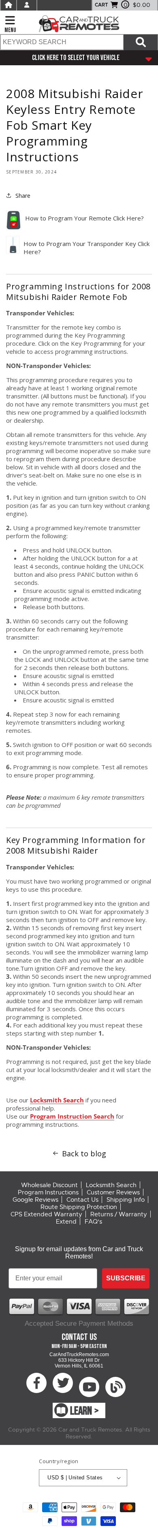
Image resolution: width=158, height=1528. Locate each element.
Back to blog (84, 1153)
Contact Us (82, 1199)
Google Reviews (35, 1199)
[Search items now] (140, 42)
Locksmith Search (57, 1100)
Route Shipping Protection (79, 1207)
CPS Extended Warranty (46, 1214)
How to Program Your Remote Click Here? (84, 218)
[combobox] (61, 42)
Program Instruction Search (72, 1116)
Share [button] (22, 195)
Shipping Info (126, 1199)
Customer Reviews (113, 1192)
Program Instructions (48, 1192)
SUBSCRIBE (125, 1278)
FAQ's (93, 1221)
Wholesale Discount (49, 1185)
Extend (66, 1221)
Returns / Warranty (118, 1214)
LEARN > (84, 1411)
